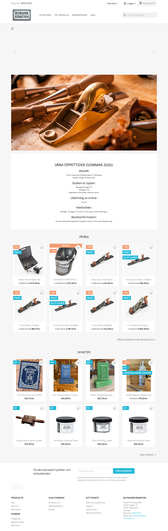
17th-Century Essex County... (65, 395)
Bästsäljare (16, 509)
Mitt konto (15, 525)
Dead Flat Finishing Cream (138, 440)
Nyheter (15, 506)
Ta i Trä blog (61, 15)
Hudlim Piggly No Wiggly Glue (138, 395)
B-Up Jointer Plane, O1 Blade (138, 279)
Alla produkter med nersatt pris (137, 339)
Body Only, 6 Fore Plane (102, 279)
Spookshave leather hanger (29, 440)
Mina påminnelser (94, 513)
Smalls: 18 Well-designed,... (102, 395)
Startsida (45, 15)
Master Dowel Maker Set (29, 279)
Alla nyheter (148, 454)
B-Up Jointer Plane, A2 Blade (65, 325)
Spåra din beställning (95, 502)
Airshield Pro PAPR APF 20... (66, 279)
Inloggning (16, 518)
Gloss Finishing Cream (102, 440)
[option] (84, 49)
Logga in (89, 506)
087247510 (26, 3)
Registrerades (17, 522)
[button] (22, 49)
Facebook (14, 486)
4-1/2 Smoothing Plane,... (138, 325)
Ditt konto (92, 497)
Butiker (52, 509)
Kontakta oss (54, 502)
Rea (13, 502)
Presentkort (79, 15)
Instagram (19, 486)
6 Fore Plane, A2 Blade (102, 325)
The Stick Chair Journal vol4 (29, 395)
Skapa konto (91, 509)
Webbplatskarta (56, 506)
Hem (92, 15)
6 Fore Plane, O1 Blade (29, 325)
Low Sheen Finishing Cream (66, 440)
